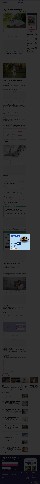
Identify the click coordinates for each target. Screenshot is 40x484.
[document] (20, 242)
